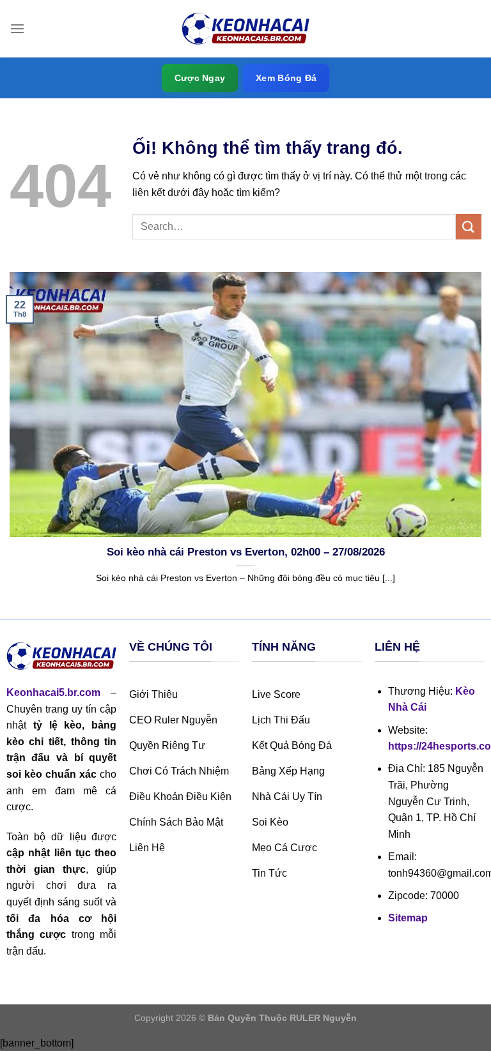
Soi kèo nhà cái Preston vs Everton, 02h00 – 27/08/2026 (246, 552)
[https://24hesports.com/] (245, 29)
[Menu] (17, 28)
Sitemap (408, 917)
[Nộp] (468, 226)
